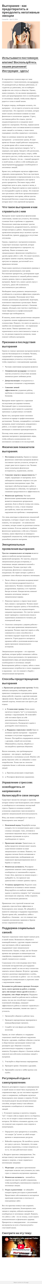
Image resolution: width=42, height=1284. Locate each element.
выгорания (19, 165)
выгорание (34, 82)
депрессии (24, 235)
